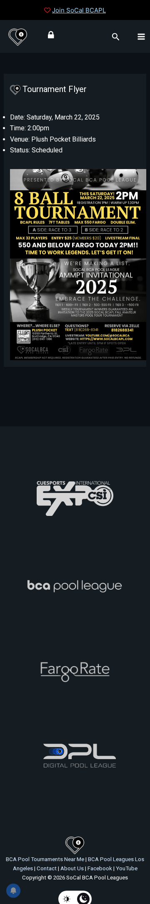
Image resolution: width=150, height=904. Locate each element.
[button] (116, 37)
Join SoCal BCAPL (79, 10)
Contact (47, 868)
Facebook (100, 868)
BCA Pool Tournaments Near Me (45, 859)
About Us (72, 868)
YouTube (127, 868)
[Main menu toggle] (141, 36)
